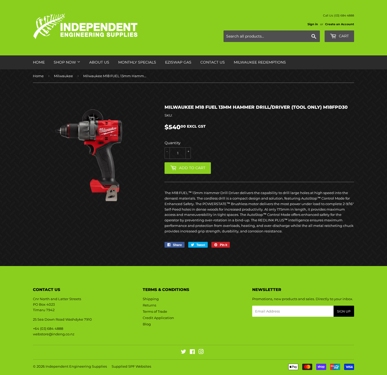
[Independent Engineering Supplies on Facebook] (192, 352)
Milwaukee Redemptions (260, 62)
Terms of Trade (155, 311)
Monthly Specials (137, 62)
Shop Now (65, 62)
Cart (343, 36)
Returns (149, 305)
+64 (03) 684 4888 (48, 328)
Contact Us (212, 62)
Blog (147, 324)
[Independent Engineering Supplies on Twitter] (183, 352)
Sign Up (344, 311)
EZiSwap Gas (178, 62)
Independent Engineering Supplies (76, 366)
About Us (99, 62)
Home (39, 62)
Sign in (312, 24)
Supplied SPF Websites (131, 366)
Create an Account (339, 24)
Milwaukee (63, 76)
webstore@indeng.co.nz (54, 334)
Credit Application (158, 318)
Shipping (151, 299)
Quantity (173, 142)
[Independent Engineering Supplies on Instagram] (201, 352)
